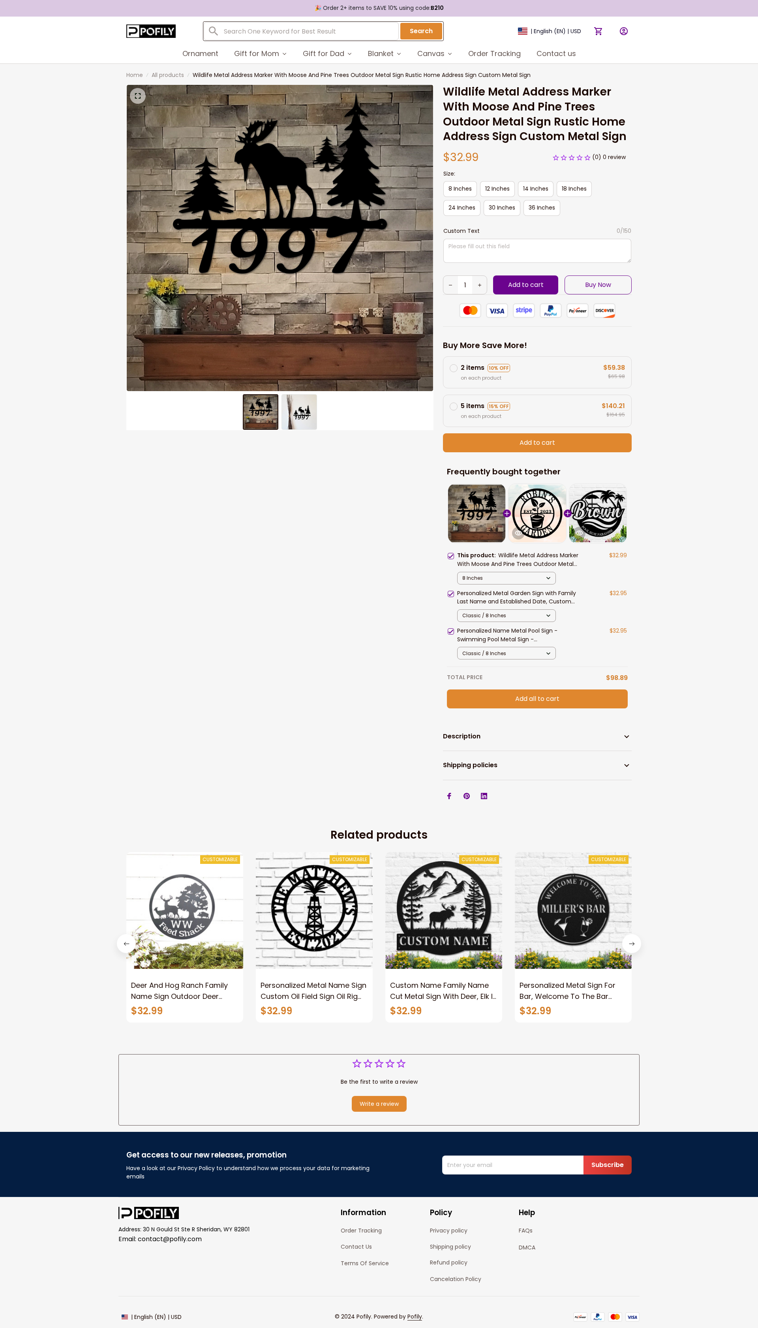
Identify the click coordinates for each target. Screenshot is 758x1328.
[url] (414, 1317)
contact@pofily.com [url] (170, 1239)
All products (168, 75)
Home (134, 75)
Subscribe (607, 1164)
